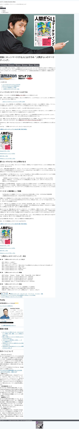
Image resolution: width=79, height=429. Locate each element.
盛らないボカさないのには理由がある (10, 86)
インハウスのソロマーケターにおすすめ (11, 84)
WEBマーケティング (14, 293)
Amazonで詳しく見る (5, 151)
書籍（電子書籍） (5, 293)
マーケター (37, 293)
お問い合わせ (5, 12)
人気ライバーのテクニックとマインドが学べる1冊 (13, 101)
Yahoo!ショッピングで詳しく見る (7, 158)
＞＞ (3, 321)
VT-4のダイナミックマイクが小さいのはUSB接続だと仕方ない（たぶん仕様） (18, 295)
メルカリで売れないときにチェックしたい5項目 (11, 296)
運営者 (3, 10)
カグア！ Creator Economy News (7, 1)
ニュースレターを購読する (6, 305)
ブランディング (23, 293)
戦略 (42, 293)
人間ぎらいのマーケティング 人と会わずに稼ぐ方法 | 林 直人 (13, 129)
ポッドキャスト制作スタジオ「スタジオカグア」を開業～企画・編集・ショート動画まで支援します (12, 334)
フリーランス (31, 293)
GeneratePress (28, 420)
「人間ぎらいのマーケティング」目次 (10, 89)
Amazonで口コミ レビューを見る (7, 153)
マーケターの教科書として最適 (9, 87)
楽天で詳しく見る (4, 156)
